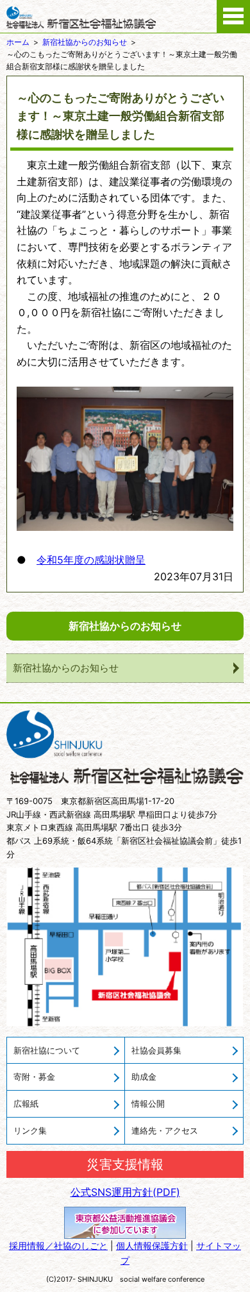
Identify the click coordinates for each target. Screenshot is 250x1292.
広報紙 (25, 1103)
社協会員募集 (156, 1050)
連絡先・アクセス (164, 1130)
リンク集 (30, 1130)
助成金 (143, 1076)
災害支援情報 (125, 1164)
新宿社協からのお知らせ (84, 42)
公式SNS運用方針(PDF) (125, 1192)
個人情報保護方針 (152, 1245)
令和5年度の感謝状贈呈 (91, 559)
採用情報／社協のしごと (58, 1245)
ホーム (17, 42)
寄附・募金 (34, 1076)
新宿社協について (46, 1050)
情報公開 (148, 1103)
